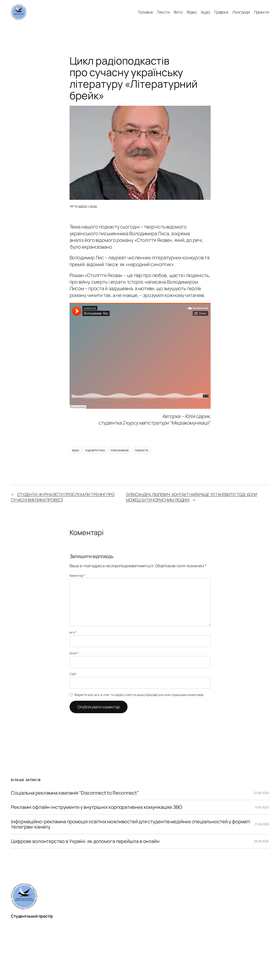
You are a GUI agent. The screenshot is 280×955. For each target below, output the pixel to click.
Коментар (77, 575)
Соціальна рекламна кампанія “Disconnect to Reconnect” (75, 792)
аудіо (75, 450)
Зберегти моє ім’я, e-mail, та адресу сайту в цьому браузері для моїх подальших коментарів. (139, 695)
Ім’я (73, 632)
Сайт (73, 674)
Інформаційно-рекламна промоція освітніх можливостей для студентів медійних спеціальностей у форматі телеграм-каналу (130, 824)
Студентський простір (32, 916)
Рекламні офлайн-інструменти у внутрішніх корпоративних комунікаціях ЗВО (96, 807)
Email (74, 653)
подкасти (141, 450)
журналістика (95, 450)
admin (83, 206)
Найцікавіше (120, 450)
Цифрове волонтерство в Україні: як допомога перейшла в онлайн (85, 841)
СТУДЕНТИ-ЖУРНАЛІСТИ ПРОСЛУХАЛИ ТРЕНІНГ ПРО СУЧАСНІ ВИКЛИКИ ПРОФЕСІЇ (62, 497)
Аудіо (93, 206)
